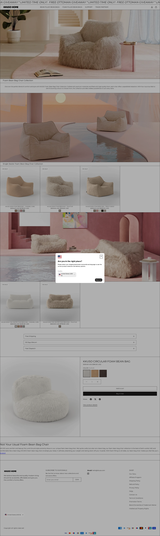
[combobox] (66, 274)
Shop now (98, 280)
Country (60, 271)
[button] (101, 256)
